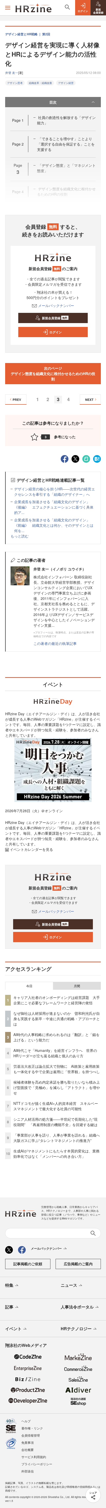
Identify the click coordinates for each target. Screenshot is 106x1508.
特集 (9, 1285)
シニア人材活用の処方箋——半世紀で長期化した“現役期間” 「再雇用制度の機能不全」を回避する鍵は (55, 1122)
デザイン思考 (15, 83)
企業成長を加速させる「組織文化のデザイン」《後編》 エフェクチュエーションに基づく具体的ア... (53, 507)
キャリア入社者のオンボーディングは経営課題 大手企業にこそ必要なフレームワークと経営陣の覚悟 (56, 1000)
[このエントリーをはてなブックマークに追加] (97, 458)
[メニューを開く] (7, 7)
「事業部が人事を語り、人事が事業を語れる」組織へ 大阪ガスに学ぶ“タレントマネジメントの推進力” (58, 1137)
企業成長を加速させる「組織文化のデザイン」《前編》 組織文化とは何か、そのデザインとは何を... (53, 525)
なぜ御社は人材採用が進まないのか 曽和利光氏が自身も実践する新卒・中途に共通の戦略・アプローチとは (56, 1019)
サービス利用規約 (33, 1457)
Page (18, 120)
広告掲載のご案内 (78, 1263)
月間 (77, 986)
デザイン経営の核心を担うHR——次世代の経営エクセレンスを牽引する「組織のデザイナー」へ (54, 491)
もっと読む (20, 535)
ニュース (69, 1285)
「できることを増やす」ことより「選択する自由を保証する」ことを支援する (66, 144)
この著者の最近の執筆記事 (55, 643)
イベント (13, 1328)
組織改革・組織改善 (40, 83)
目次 (53, 102)
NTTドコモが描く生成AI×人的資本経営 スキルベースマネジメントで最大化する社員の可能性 (55, 1106)
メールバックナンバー (56, 305)
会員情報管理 (30, 1435)
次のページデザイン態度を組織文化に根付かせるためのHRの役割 (53, 373)
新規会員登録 (54, 318)
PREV (17, 399)
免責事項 (27, 1442)
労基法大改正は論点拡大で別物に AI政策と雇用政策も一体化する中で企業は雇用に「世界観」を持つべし (56, 1069)
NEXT (89, 399)
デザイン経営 (66, 83)
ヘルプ (26, 1421)
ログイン (55, 332)
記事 (9, 1307)
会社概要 (27, 1449)
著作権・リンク (32, 1428)
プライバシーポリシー (36, 1464)
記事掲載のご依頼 (27, 1263)
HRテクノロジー (76, 1328)
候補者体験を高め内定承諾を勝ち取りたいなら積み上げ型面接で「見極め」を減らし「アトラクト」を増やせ (56, 1087)
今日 (29, 986)
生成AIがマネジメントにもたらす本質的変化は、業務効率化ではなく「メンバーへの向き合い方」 (56, 1153)
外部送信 (27, 1471)
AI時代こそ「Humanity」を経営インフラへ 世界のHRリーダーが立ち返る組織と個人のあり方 (55, 1053)
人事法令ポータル (77, 1307)
